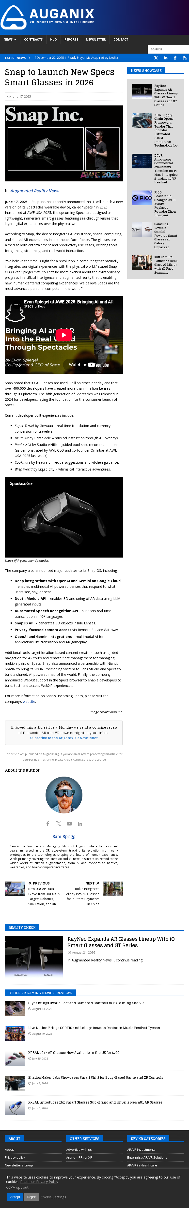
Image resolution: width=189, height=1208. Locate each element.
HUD (53, 39)
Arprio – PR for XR (79, 1157)
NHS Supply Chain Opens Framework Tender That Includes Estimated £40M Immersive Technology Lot (166, 130)
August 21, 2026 (83, 952)
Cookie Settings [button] (53, 1197)
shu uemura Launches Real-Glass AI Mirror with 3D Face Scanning (166, 264)
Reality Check (22, 927)
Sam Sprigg (64, 836)
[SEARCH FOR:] (168, 49)
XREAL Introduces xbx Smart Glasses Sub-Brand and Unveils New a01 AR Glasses (95, 1102)
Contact (120, 39)
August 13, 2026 (42, 1009)
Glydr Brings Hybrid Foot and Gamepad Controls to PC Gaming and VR (86, 1003)
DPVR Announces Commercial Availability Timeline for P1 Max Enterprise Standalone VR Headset (166, 169)
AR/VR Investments (141, 1149)
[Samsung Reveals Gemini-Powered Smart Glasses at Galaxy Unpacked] (142, 229)
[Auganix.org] (94, 31)
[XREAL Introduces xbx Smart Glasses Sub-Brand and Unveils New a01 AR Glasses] (15, 1108)
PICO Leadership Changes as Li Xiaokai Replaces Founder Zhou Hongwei (165, 204)
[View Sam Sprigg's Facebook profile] (48, 824)
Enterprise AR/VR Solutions (147, 1157)
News (8, 39)
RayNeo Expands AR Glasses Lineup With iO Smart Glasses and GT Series (166, 95)
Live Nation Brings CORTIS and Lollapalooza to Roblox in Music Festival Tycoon (94, 1028)
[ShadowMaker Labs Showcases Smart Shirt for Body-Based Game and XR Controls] (15, 1083)
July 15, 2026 (40, 1058)
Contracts (33, 39)
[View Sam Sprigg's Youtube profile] (69, 824)
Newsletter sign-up (19, 1165)
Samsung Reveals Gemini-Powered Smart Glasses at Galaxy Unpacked (165, 235)
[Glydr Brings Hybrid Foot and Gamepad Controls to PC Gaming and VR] (15, 1008)
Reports (71, 39)
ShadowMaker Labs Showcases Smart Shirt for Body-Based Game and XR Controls (95, 1077)
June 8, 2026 (40, 1083)
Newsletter (96, 39)
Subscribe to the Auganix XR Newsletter (64, 738)
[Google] (184, 58)
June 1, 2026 (40, 1108)
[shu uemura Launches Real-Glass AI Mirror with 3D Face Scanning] (142, 262)
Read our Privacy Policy (39, 1181)
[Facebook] (175, 58)
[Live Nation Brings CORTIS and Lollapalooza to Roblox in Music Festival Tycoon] (15, 1033)
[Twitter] (156, 58)
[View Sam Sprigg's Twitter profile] (58, 824)
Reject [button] (31, 1196)
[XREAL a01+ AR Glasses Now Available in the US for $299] (15, 1058)
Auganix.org (51, 754)
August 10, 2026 (42, 1033)
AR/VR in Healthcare (142, 1165)
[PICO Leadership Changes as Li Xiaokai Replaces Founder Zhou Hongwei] (142, 198)
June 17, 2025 (21, 96)
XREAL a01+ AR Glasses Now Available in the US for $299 (74, 1053)
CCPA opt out (17, 1187)
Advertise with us (79, 1149)
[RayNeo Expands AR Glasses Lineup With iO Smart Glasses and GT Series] (142, 91)
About (9, 1149)
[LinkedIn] (165, 58)
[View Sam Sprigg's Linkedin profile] (80, 824)
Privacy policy (15, 1157)
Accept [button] (15, 1196)
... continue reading (127, 960)
